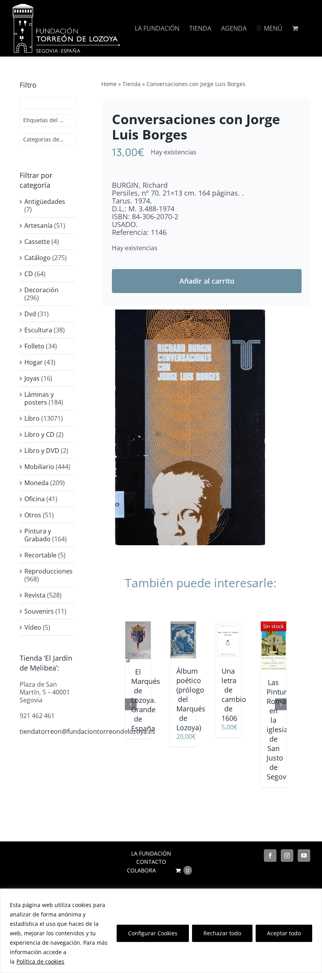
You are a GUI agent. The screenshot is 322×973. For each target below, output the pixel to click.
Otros (32, 515)
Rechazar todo (222, 933)
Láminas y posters (39, 398)
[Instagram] (287, 855)
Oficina (34, 499)
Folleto (34, 346)
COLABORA (141, 870)
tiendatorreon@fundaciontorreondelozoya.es (87, 731)
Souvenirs (39, 611)
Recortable (40, 555)
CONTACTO (151, 861)
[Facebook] (270, 855)
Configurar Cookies (152, 933)
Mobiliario (39, 466)
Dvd (30, 314)
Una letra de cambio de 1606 (233, 694)
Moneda (36, 482)
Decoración (41, 290)
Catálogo (37, 257)
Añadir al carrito (206, 281)
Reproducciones (48, 571)
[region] (161, 931)
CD (28, 273)
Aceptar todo (284, 933)
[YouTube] (304, 855)
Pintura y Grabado (37, 535)
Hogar (33, 362)
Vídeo (32, 627)
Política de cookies (40, 961)
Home (109, 84)
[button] (131, 704)
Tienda (132, 84)
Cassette (37, 241)
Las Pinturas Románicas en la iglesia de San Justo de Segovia (285, 729)
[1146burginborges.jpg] (190, 427)
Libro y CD (39, 434)
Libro (32, 418)
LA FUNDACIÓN (151, 853)
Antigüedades (44, 201)
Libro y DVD (41, 450)
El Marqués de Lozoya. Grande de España (145, 700)
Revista (35, 595)
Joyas (32, 378)
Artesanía (38, 225)
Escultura (38, 330)
